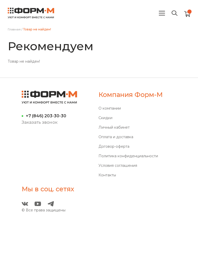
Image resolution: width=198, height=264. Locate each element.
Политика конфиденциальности (128, 156)
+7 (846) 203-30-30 (46, 115)
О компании (109, 108)
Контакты (107, 175)
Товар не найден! (37, 29)
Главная (14, 29)
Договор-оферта (113, 146)
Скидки (105, 118)
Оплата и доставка (115, 137)
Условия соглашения (117, 165)
